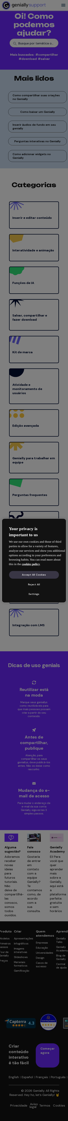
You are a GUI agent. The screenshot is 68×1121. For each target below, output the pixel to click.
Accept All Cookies (34, 574)
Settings (34, 594)
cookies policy (31, 564)
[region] (34, 560)
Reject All (34, 584)
